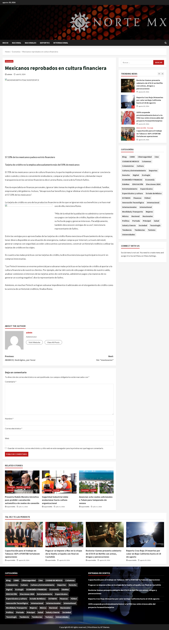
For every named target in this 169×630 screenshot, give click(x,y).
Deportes (45, 43)
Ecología (146, 175)
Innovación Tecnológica (133, 202)
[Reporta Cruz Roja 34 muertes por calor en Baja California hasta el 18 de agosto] (145, 534)
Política (27, 487)
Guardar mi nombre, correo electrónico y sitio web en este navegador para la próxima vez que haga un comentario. (55, 448)
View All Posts (53, 342)
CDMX (132, 157)
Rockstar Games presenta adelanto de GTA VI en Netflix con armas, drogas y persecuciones (128, 85)
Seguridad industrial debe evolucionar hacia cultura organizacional (55, 499)
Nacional (16, 43)
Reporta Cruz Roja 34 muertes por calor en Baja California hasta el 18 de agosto (128, 101)
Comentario (10, 381)
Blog (124, 157)
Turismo (151, 230)
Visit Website (34, 342)
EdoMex (125, 184)
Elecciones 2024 (153, 184)
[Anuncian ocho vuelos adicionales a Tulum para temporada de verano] (96, 481)
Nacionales (30, 43)
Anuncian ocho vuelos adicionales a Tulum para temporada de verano (95, 499)
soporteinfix (11, 507)
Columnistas (128, 166)
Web (7, 438)
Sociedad (143, 225)
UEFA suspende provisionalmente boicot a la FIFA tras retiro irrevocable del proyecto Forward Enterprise (128, 118)
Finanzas (137, 198)
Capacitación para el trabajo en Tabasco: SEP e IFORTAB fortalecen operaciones (128, 134)
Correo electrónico (13, 428)
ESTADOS (126, 198)
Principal (147, 221)
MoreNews (92, 627)
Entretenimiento (129, 189)
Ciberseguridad (145, 157)
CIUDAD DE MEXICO (130, 161)
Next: (105, 358)
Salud (156, 221)
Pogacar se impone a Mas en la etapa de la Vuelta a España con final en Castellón (63, 553)
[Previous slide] (159, 73)
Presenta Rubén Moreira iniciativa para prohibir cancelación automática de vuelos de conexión (22, 499)
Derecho (126, 175)
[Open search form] (166, 42)
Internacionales (129, 207)
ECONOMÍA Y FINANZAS (132, 179)
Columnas (146, 161)
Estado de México (154, 193)
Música (125, 216)
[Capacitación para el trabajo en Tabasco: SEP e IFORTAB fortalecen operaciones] (24, 534)
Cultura (140, 166)
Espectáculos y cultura (132, 193)
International (146, 207)
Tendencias (140, 230)
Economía (9, 61)
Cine (157, 157)
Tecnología (155, 225)
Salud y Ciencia (129, 225)
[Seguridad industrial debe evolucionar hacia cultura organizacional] (59, 481)
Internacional (60, 43)
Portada (10, 490)
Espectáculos (146, 189)
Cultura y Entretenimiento (134, 170)
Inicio (5, 43)
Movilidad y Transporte (132, 211)
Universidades (128, 234)
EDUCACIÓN (141, 128)
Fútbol (147, 198)
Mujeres (149, 211)
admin (9, 74)
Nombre (9, 418)
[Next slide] (162, 73)
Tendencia (127, 230)
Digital (136, 175)
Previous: (20, 358)
